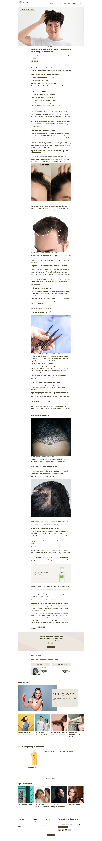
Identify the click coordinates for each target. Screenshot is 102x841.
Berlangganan (51, 646)
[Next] (82, 726)
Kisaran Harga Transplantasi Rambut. (43, 83)
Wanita (56, 658)
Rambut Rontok (43, 658)
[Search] (81, 3)
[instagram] (59, 832)
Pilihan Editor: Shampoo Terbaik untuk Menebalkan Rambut (75, 808)
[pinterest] (63, 832)
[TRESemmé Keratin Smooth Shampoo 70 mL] (67, 749)
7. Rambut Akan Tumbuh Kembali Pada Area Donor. (46, 105)
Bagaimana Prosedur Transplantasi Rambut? (46, 74)
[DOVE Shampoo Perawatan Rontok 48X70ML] (62, 574)
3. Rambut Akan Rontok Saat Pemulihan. (43, 94)
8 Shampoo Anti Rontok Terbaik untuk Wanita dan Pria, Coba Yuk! (41, 736)
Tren (61, 3)
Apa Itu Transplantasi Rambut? (41, 68)
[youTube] (66, 832)
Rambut (52, 3)
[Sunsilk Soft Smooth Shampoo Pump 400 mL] (34, 757)
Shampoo (50, 658)
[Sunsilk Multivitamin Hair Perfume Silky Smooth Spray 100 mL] (50, 749)
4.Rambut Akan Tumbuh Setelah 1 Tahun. (44, 97)
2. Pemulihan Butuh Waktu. (39, 91)
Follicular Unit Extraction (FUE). (41, 80)
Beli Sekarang (37, 576)
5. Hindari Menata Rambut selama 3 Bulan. (44, 100)
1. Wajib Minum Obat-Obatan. (40, 89)
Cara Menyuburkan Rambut (25, 806)
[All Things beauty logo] (25, 2)
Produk (69, 3)
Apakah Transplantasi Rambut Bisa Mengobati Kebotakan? (51, 70)
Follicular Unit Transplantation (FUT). (42, 77)
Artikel (32, 658)
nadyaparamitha (58, 702)
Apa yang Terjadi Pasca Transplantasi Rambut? (47, 86)
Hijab (74, 3)
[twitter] (69, 832)
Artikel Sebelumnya (40, 664)
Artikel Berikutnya (61, 664)
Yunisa (34, 57)
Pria (65, 3)
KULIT (57, 3)
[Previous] (19, 726)
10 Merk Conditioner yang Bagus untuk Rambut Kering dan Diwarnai (25, 734)
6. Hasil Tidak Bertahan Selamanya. (42, 103)
